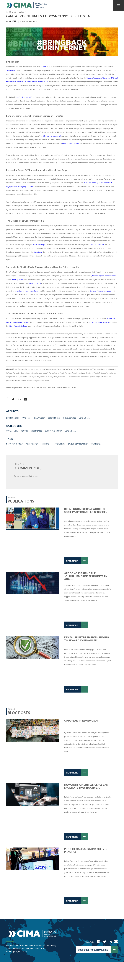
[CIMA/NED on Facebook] (97, 942)
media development (14, 444)
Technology (31, 22)
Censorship (46, 444)
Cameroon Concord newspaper (101, 291)
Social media (59, 444)
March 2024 (26, 418)
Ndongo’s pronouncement (52, 136)
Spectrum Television (97, 244)
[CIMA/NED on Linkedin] (109, 942)
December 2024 (12, 418)
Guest (12, 21)
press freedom (32, 444)
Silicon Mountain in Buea (17, 326)
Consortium (37, 252)
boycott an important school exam (27, 291)
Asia (16, 431)
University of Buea (17, 280)
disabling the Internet (23, 97)
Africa (22, 22)
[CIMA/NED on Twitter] (103, 942)
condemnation (11, 70)
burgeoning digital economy (99, 322)
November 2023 (69, 418)
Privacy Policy (89, 942)
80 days (43, 67)
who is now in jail (39, 244)
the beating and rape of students (104, 276)
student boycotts (35, 283)
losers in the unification (70, 143)
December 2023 (54, 418)
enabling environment (78, 444)
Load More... (84, 418)
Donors (24, 431)
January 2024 (39, 418)
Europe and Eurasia (53, 431)
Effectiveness (36, 431)
